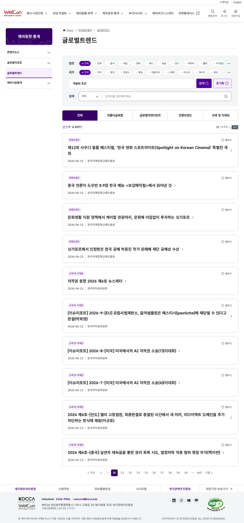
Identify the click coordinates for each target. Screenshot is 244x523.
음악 (112, 63)
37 (162, 472)
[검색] (226, 96)
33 (130, 472)
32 (122, 472)
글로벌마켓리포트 (150, 115)
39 (178, 472)
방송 (164, 63)
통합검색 (212, 15)
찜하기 (228, 140)
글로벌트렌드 (14, 73)
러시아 (187, 72)
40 (186, 472)
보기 (235, 127)
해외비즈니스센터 (163, 13)
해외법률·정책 (84, 13)
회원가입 (235, 15)
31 (115, 473)
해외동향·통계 (111, 13)
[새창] (216, 499)
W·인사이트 (136, 13)
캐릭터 (191, 63)
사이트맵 (141, 489)
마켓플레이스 (187, 13)
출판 (205, 63)
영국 (112, 72)
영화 (138, 63)
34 (138, 472)
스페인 (171, 72)
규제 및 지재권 (220, 115)
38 (170, 472)
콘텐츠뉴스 (13, 52)
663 (199, 472)
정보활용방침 (103, 489)
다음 (207, 472)
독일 (140, 72)
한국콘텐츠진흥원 (180, 489)
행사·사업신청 (35, 13)
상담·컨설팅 (60, 13)
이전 (92, 472)
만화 (99, 63)
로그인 (224, 15)
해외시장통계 (14, 82)
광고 (177, 63)
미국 (99, 72)
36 (154, 472)
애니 (151, 63)
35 (146, 472)
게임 (125, 63)
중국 (216, 72)
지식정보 (220, 63)
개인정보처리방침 (25, 489)
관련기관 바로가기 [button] (217, 489)
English (238, 2)
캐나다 (202, 72)
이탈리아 (155, 72)
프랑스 (126, 72)
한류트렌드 (185, 115)
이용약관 (64, 489)
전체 (86, 63)
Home (69, 30)
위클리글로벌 (115, 115)
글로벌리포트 (14, 62)
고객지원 (224, 2)
